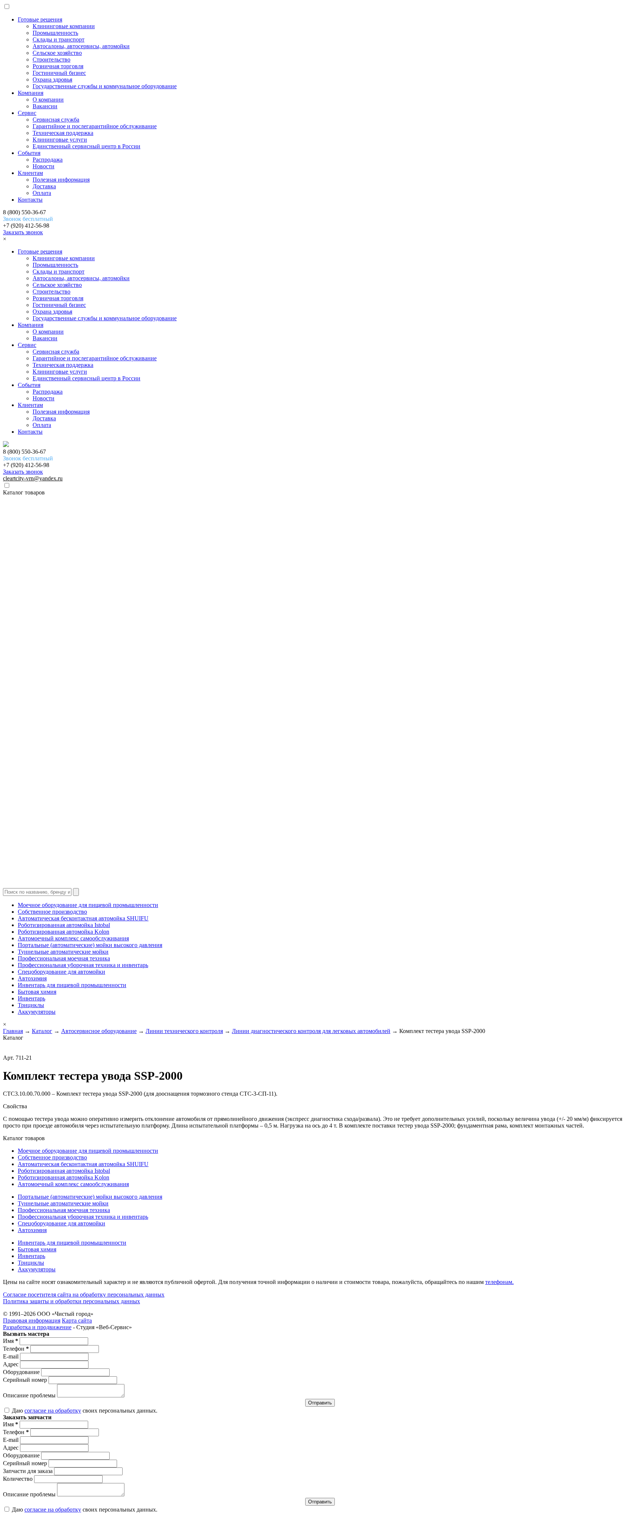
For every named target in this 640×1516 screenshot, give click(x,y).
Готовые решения (40, 19)
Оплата (42, 193)
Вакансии (45, 106)
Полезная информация (61, 179)
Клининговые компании (64, 26)
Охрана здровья (52, 79)
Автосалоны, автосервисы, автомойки (81, 46)
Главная (13, 1031)
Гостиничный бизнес (59, 73)
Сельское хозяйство (57, 53)
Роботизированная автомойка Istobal (64, 925)
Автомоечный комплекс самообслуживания (73, 938)
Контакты (30, 199)
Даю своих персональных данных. (83, 1410)
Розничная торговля (58, 66)
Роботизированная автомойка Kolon (63, 932)
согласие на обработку (52, 1410)
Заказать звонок (23, 232)
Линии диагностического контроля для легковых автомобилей (311, 1031)
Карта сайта (77, 1320)
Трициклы (31, 1005)
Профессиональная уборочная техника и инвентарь (83, 965)
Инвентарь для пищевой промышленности (72, 985)
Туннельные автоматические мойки (63, 952)
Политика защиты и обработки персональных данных (71, 1301)
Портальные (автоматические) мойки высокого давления (90, 945)
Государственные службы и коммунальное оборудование (105, 86)
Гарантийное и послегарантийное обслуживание (95, 126)
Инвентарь (31, 998)
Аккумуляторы (37, 1012)
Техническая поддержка (63, 133)
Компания (30, 93)
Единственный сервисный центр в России (86, 146)
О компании (48, 99)
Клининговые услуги (60, 139)
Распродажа (48, 159)
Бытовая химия (37, 992)
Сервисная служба (56, 119)
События (29, 153)
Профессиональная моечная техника (64, 958)
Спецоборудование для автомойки (61, 972)
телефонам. (499, 1282)
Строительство (51, 59)
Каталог (42, 1031)
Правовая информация (31, 1320)
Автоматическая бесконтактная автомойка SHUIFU (83, 918)
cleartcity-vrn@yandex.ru (33, 478)
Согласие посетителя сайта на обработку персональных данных (83, 1294)
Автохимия (32, 978)
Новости (43, 166)
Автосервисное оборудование (99, 1031)
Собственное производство (52, 911)
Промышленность (55, 33)
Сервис (27, 113)
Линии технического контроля (184, 1031)
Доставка (44, 186)
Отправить (320, 1403)
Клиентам (30, 173)
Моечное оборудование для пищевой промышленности (88, 905)
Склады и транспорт (58, 39)
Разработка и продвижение (37, 1327)
